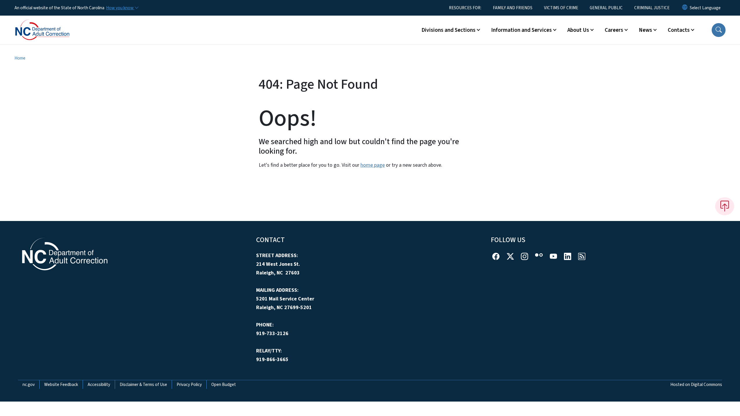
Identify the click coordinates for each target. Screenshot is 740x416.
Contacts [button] (679, 30)
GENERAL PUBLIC (606, 8)
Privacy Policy (189, 384)
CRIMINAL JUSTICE (651, 8)
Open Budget (223, 384)
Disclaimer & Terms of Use (143, 384)
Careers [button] (614, 30)
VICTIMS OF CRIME (561, 8)
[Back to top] (724, 206)
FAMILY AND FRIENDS (512, 8)
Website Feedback (61, 384)
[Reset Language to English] (684, 7)
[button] (719, 30)
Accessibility (99, 384)
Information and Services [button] (521, 30)
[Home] (50, 23)
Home (19, 58)
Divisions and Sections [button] (448, 30)
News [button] (645, 30)
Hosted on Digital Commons (696, 384)
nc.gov (29, 384)
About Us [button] (578, 30)
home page (372, 165)
